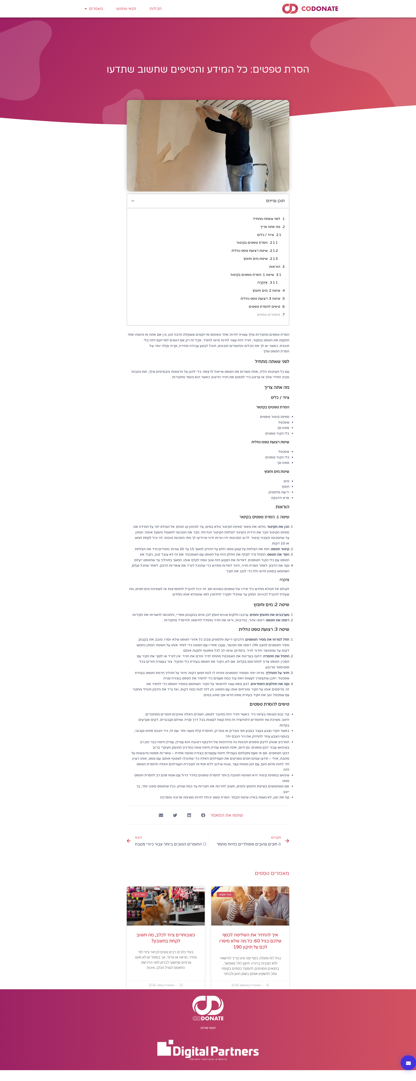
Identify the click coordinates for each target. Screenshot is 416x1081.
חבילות (156, 8)
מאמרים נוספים (268, 314)
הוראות (274, 267)
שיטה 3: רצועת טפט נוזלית (260, 298)
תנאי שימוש (126, 8)
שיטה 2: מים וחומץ (266, 290)
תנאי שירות (208, 1028)
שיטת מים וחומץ (256, 259)
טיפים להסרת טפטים (264, 306)
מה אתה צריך (270, 227)
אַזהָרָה (262, 282)
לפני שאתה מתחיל (266, 219)
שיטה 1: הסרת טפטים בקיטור (252, 275)
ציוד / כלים (265, 235)
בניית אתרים (221, 1059)
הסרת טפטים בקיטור (252, 242)
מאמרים (96, 8)
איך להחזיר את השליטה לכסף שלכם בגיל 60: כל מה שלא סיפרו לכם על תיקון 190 (250, 941)
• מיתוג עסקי (195, 1059)
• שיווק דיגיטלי (208, 1059)
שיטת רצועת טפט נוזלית (249, 251)
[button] (203, 815)
